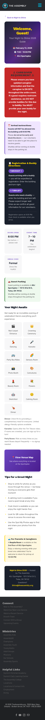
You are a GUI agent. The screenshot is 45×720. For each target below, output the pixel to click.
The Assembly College (13, 679)
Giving (6, 692)
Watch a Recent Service (13, 613)
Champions (8, 641)
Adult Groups (9, 651)
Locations (8, 683)
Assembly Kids (10, 635)
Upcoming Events (11, 623)
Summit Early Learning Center (16, 676)
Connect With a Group (13, 620)
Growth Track (9, 616)
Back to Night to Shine (16, 18)
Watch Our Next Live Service (15, 610)
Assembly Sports (11, 661)
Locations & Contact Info (14, 686)
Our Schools (8, 658)
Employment (9, 689)
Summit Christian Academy (15, 673)
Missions (7, 654)
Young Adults (9, 648)
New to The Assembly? (13, 606)
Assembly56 (9, 638)
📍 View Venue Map (22, 460)
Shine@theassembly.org (22, 585)
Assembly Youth (10, 645)
